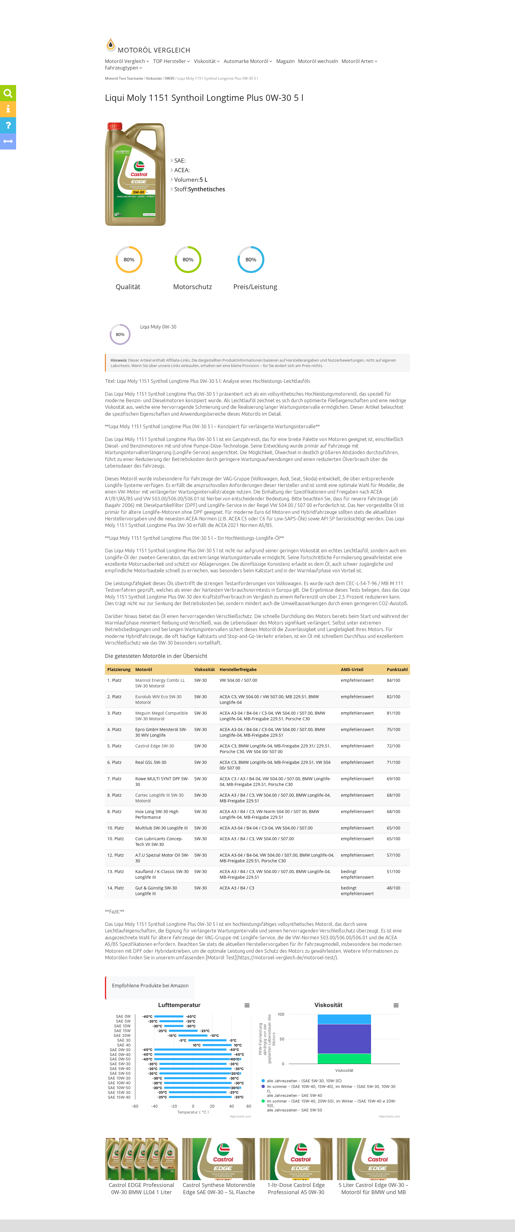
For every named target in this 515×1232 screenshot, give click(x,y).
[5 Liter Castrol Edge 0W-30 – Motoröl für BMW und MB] (373, 1159)
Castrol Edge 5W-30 (154, 746)
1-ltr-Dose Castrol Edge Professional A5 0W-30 (296, 1188)
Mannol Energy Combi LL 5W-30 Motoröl (160, 683)
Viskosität (205, 61)
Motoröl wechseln (318, 61)
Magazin (285, 61)
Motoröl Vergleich (125, 61)
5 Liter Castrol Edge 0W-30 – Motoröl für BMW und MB (373, 1188)
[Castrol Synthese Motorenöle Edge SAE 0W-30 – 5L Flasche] (218, 1159)
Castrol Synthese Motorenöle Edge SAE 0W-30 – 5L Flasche (219, 1188)
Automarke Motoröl (246, 61)
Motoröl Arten (357, 61)
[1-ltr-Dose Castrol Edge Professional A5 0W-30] (296, 1159)
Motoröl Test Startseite (124, 78)
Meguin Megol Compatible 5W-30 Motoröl (161, 715)
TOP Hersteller (169, 61)
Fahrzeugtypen (121, 67)
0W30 (169, 78)
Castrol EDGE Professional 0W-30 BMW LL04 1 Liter (141, 1188)
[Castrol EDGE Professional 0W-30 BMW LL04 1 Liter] (141, 1159)
